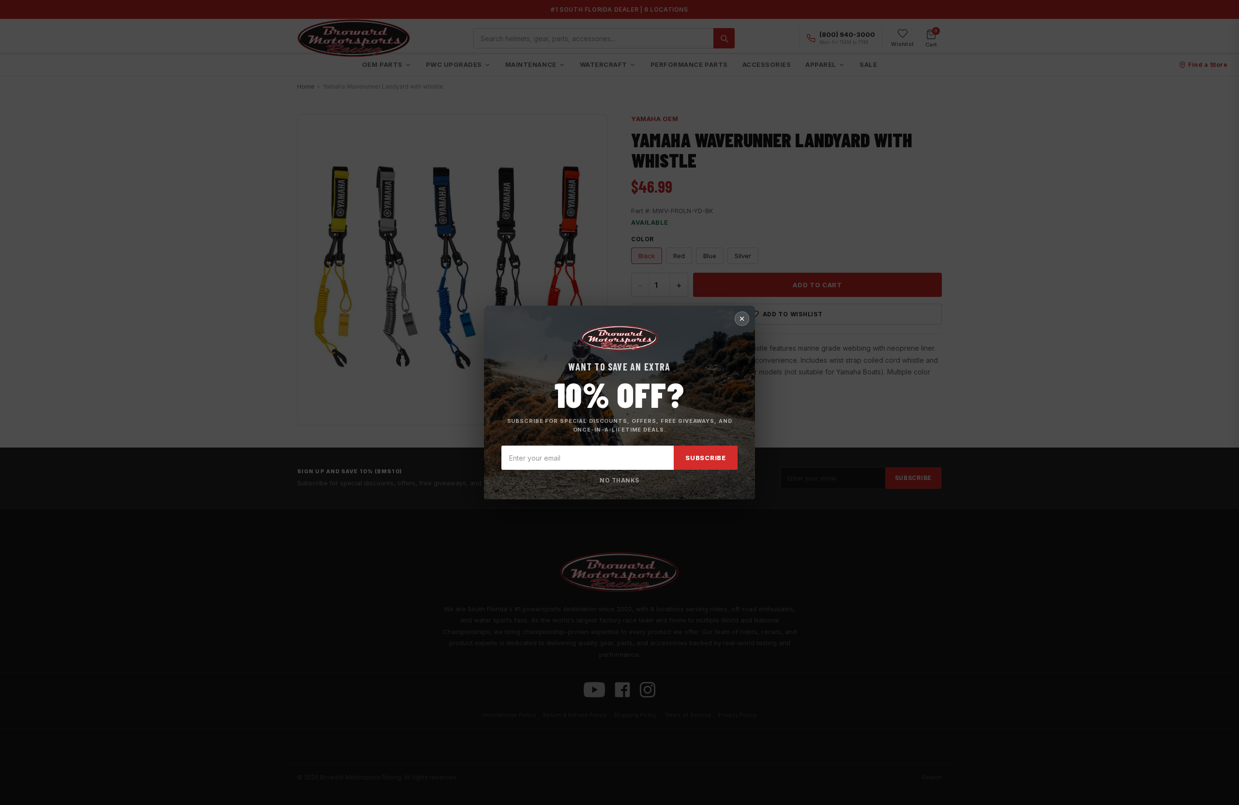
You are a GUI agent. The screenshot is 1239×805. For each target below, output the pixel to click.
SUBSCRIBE (705, 458)
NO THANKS (619, 480)
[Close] (742, 318)
